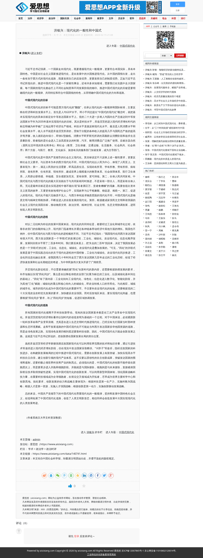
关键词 (154, 18)
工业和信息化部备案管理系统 (101, 554)
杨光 (174, 255)
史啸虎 (162, 222)
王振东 (162, 218)
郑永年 (175, 176)
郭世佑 (175, 213)
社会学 (77, 18)
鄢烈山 (148, 185)
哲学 (132, 18)
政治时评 (51, 449)
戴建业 (162, 201)
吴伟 (147, 234)
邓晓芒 (175, 209)
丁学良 (162, 181)
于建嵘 (162, 189)
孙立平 (162, 255)
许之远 (148, 242)
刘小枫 (162, 226)
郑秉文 (148, 250)
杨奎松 (162, 205)
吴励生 (148, 246)
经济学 (40, 18)
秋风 (147, 226)
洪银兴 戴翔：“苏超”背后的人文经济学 (164, 74)
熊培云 (175, 222)
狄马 (174, 218)
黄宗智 (148, 189)
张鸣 (147, 205)
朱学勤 (162, 246)
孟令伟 (175, 226)
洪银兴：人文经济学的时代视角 (160, 91)
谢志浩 (148, 255)
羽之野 (175, 250)
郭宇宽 (162, 193)
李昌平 (175, 201)
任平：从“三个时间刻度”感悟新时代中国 (164, 127)
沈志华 (162, 197)
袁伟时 (148, 222)
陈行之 (162, 176)
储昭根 (162, 238)
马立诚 (175, 193)
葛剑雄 (148, 238)
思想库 (142, 18)
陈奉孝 (162, 213)
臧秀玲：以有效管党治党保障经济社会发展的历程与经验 (173, 136)
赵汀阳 (148, 201)
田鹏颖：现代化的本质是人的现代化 (163, 158)
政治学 (52, 18)
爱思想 (41, 8)
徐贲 (147, 193)
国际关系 (64, 18)
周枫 (161, 230)
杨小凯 (175, 242)
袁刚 (161, 242)
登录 (76, 536)
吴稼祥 (175, 238)
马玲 (147, 218)
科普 (174, 18)
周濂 (147, 209)
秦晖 (147, 176)
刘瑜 (174, 234)
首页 (20, 18)
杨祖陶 (148, 197)
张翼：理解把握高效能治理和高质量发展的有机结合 (170, 141)
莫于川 (162, 250)
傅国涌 (162, 185)
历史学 (121, 18)
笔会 (164, 18)
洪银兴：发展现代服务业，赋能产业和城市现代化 (169, 87)
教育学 (100, 18)
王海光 (175, 205)
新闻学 (89, 18)
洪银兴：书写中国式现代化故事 (160, 109)
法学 (30, 18)
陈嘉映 (175, 185)
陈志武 (175, 189)
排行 (183, 18)
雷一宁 (148, 230)
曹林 (174, 181)
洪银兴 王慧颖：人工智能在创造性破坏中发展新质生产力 (173, 78)
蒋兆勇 (175, 230)
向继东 (175, 197)
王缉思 (148, 213)
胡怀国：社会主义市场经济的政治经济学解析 (167, 132)
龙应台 (148, 181)
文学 (111, 18)
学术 (30, 449)
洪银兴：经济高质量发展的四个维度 (163, 96)
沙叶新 (162, 234)
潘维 (174, 246)
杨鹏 (161, 209)
